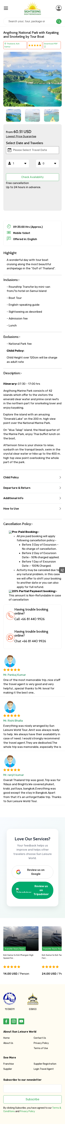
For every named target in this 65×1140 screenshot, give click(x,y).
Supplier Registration (45, 1063)
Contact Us (40, 1038)
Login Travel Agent (44, 1069)
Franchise (8, 1063)
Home (6, 1038)
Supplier (7, 1069)
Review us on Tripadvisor (41, 890)
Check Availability (32, 177)
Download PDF (51, 44)
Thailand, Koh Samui (12, 45)
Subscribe (32, 1099)
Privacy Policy (41, 1043)
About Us (8, 1043)
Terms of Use (41, 1048)
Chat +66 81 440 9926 (30, 641)
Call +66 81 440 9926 (29, 619)
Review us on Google (35, 872)
